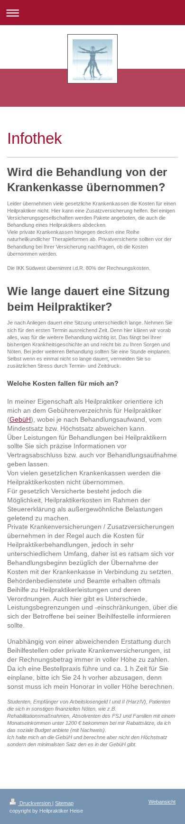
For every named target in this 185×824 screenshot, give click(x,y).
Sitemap (64, 803)
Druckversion (35, 803)
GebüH (20, 419)
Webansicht (162, 802)
